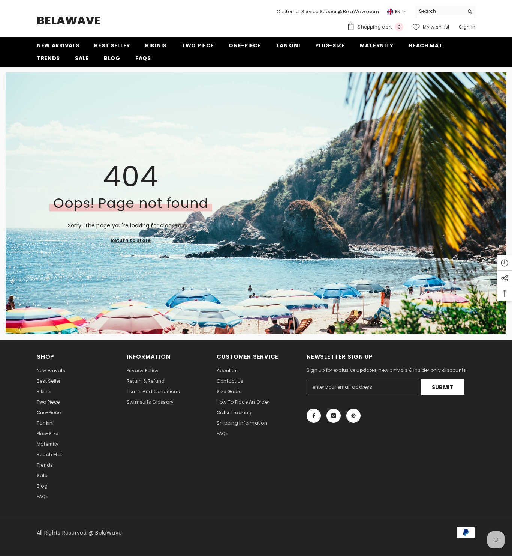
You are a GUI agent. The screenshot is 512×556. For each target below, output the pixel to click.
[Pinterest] (353, 416)
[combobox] (439, 11)
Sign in (467, 27)
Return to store (131, 240)
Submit (443, 387)
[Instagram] (333, 416)
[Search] (445, 11)
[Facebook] (314, 416)
